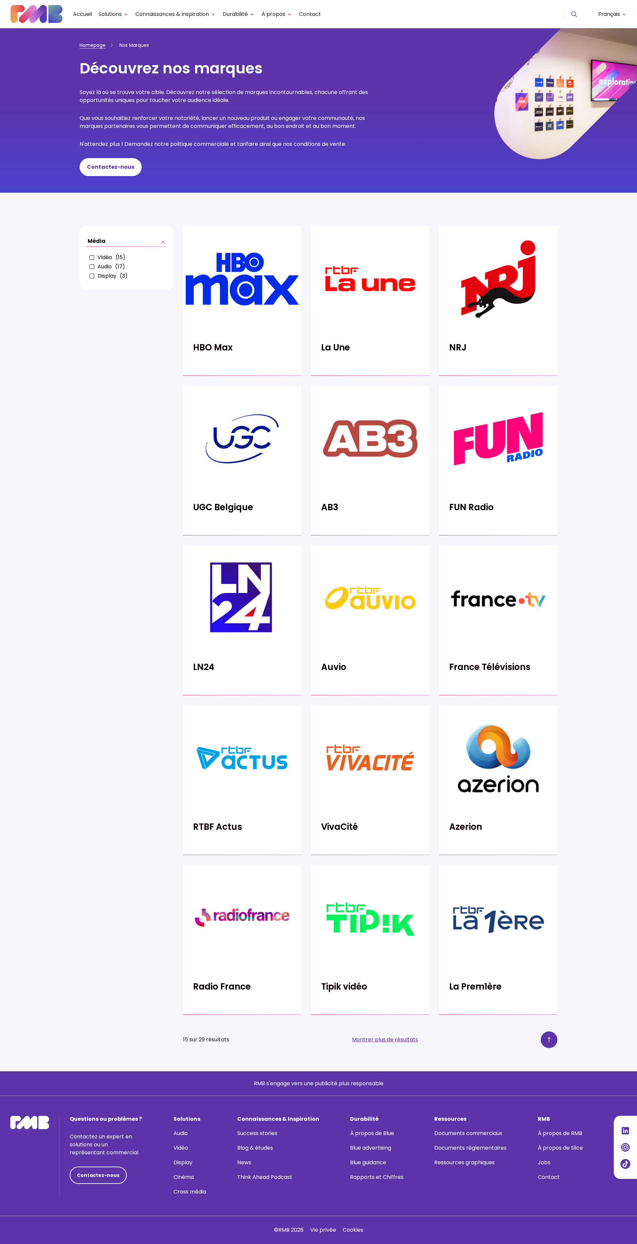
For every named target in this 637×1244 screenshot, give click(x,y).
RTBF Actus (217, 827)
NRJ (457, 347)
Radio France (222, 987)
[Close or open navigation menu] (574, 14)
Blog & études (255, 1148)
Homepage (93, 45)
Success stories (257, 1133)
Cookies (353, 1230)
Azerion (465, 827)
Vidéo (181, 1148)
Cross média (190, 1192)
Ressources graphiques (464, 1162)
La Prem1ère (475, 987)
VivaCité (339, 827)
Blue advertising (370, 1148)
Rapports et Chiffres (376, 1177)
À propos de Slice (560, 1148)
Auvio (333, 667)
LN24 (203, 667)
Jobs (544, 1162)
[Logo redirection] (36, 14)
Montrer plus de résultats (385, 1039)
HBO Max (213, 347)
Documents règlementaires (470, 1148)
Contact (310, 14)
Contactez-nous (110, 167)
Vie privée (323, 1230)
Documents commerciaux (468, 1133)
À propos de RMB (560, 1133)
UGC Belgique (223, 507)
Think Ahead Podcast (264, 1177)
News (244, 1162)
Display (183, 1162)
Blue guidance (368, 1162)
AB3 (329, 507)
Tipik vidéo (344, 987)
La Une (335, 347)
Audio (181, 1133)
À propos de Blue (372, 1133)
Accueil (82, 14)
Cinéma (184, 1177)
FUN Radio (471, 507)
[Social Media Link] (625, 1131)
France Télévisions (490, 667)
